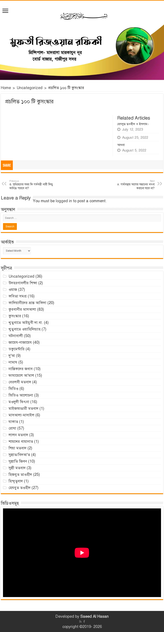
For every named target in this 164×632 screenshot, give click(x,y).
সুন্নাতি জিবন (18, 461)
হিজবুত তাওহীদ (20, 474)
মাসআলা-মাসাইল (21, 415)
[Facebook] (84, 621)
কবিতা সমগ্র (18, 296)
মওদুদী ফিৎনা (19, 402)
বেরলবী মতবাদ (20, 382)
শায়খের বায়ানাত (21, 441)
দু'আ (12, 355)
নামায (13, 362)
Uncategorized (29, 87)
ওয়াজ (13, 289)
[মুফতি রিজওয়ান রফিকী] (82, 40)
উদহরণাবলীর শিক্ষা (23, 283)
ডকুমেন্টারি (17, 349)
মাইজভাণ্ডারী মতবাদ (23, 408)
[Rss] (80, 621)
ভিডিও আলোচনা (21, 395)
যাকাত (13, 421)
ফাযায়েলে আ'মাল (21, 375)
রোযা (12, 428)
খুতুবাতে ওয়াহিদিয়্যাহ (25, 329)
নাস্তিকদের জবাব (21, 369)
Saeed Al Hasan (94, 616)
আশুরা (121, 145)
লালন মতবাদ (18, 435)
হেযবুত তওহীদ (20, 487)
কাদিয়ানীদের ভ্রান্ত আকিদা (27, 302)
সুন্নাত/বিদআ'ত (19, 454)
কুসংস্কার (15, 316)
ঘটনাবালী (16, 335)
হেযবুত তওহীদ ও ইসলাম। (133, 124)
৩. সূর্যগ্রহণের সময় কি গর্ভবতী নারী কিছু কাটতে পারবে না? (31, 184)
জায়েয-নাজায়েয (20, 342)
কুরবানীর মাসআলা (22, 309)
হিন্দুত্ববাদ (16, 481)
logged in (64, 201)
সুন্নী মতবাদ (17, 468)
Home (6, 87)
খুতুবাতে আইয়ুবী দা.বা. (26, 322)
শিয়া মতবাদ (17, 448)
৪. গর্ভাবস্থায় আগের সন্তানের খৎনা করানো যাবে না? (136, 184)
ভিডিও (13, 388)
